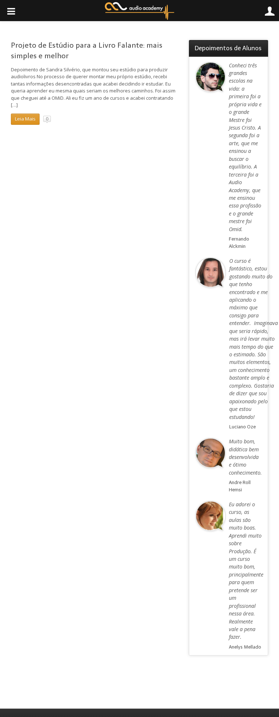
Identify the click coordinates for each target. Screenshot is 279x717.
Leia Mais (25, 118)
